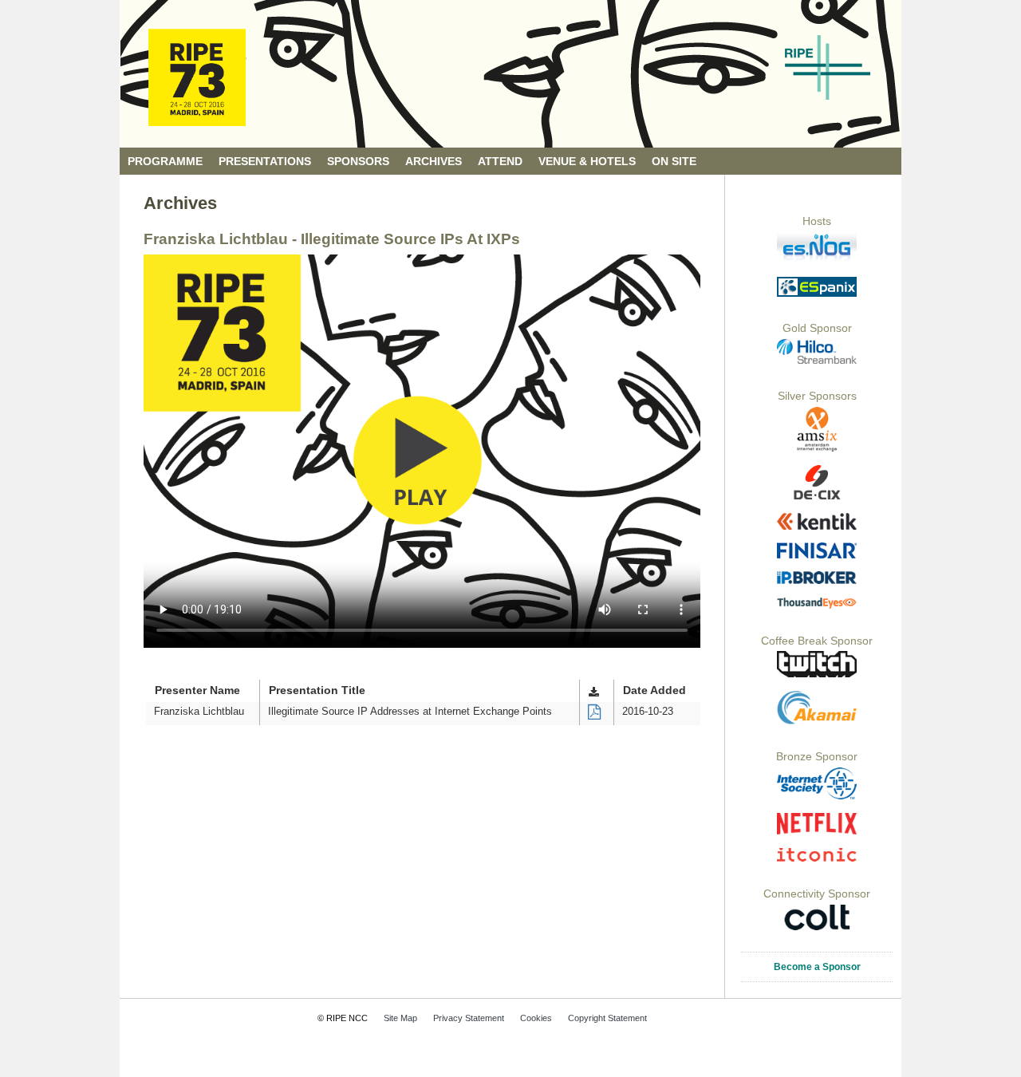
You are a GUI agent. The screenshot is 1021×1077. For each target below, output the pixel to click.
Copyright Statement (607, 1018)
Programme (165, 162)
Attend (500, 162)
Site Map (400, 1018)
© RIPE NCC (342, 1018)
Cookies (536, 1018)
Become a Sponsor (817, 966)
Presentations (265, 162)
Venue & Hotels (587, 162)
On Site (674, 162)
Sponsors (358, 162)
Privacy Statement (468, 1018)
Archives (433, 162)
